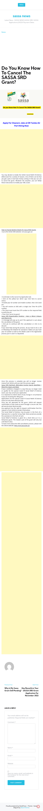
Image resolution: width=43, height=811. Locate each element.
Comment (12, 722)
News (4, 32)
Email (10, 756)
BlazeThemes (25, 808)
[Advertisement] (21, 49)
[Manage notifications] (38, 806)
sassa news (21, 16)
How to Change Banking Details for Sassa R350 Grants (19, 230)
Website (10, 763)
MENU (21, 5)
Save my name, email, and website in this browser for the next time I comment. (20, 775)
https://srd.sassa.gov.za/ (22, 426)
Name (10, 748)
